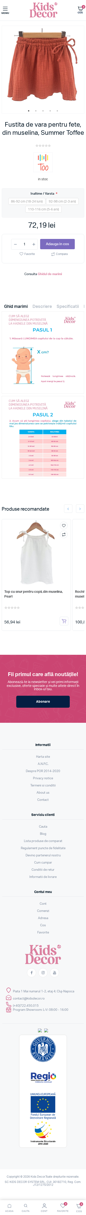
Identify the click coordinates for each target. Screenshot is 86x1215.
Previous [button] (68, 508)
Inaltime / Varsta (43, 193)
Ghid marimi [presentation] (16, 307)
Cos (43, 925)
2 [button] (35, 110)
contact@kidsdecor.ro (29, 998)
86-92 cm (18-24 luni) (27, 201)
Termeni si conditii (43, 785)
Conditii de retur (43, 869)
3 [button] (43, 110)
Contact (43, 800)
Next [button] (80, 508)
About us (43, 792)
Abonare (43, 701)
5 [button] (57, 110)
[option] (43, 67)
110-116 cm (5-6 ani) (43, 209)
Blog (43, 834)
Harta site (43, 756)
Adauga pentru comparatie (64, 534)
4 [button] (50, 110)
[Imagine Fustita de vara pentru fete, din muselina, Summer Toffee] (43, 67)
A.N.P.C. (43, 764)
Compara (62, 254)
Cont (43, 903)
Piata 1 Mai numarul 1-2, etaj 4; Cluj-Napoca (43, 991)
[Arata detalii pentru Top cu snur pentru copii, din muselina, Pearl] (36, 552)
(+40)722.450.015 (26, 1005)
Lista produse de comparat (43, 841)
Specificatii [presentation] (68, 307)
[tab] (16, 308)
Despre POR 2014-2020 (43, 771)
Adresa (43, 918)
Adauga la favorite (64, 525)
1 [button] (28, 110)
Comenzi (43, 911)
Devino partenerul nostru (43, 855)
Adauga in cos (57, 244)
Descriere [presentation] (42, 307)
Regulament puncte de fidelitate (43, 848)
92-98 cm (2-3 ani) (62, 201)
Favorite (29, 254)
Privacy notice (43, 778)
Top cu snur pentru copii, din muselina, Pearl (33, 594)
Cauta (43, 826)
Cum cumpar (43, 862)
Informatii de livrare (43, 877)
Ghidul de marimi (50, 274)
